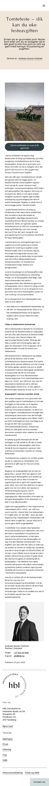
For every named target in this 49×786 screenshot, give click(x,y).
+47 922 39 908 (21, 653)
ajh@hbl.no (19, 656)
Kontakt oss (39, 782)
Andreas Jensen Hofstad (30, 58)
